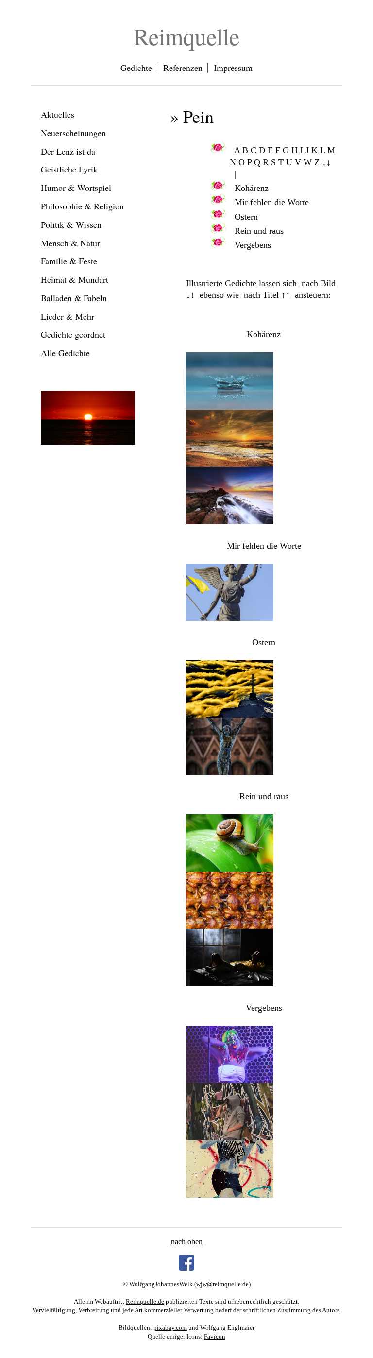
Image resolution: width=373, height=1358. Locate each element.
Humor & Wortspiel (76, 187)
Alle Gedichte (65, 353)
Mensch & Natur (70, 243)
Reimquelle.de (145, 1301)
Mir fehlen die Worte (272, 202)
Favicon (214, 1336)
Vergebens (253, 245)
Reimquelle (186, 36)
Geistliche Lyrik (69, 169)
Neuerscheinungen (73, 132)
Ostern (246, 217)
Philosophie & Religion (82, 206)
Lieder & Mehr (67, 316)
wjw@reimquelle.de (222, 1284)
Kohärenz (252, 188)
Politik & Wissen (71, 224)
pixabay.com (170, 1327)
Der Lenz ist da (68, 151)
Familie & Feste (69, 261)
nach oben (187, 1242)
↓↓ (326, 162)
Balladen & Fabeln (74, 298)
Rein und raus (259, 231)
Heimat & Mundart (74, 279)
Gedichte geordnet (73, 334)
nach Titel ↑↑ (267, 295)
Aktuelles (57, 114)
